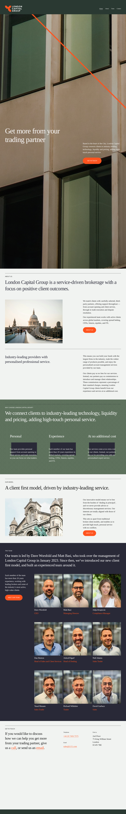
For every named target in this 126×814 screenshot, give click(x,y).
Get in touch (92, 160)
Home (101, 8)
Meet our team (14, 597)
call (13, 748)
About (107, 8)
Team (112, 8)
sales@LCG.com (70, 746)
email (40, 748)
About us (89, 330)
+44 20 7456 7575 (70, 736)
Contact (119, 8)
